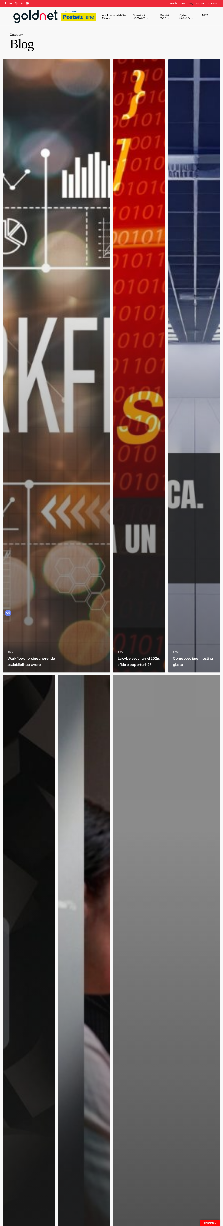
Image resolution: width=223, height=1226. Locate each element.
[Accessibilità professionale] (8, 613)
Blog (10, 651)
